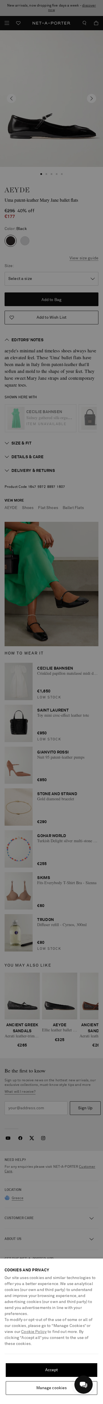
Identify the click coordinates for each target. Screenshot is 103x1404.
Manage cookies (51, 1388)
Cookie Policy (34, 1332)
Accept (51, 1370)
